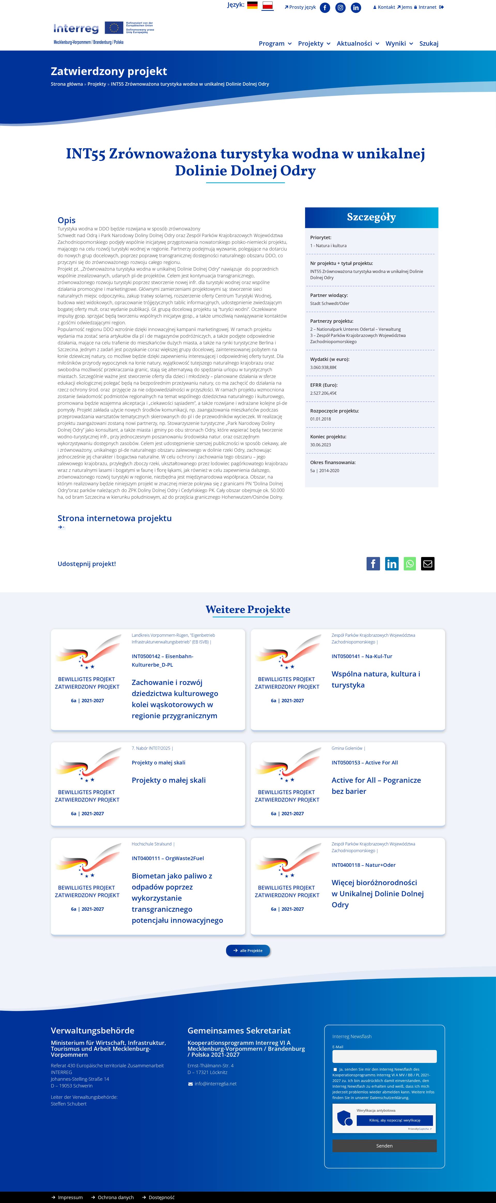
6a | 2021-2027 (87, 700)
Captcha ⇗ (420, 1129)
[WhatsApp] (409, 564)
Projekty (97, 84)
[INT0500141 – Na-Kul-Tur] (287, 661)
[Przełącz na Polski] (267, 5)
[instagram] (340, 8)
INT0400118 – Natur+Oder (364, 864)
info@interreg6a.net (216, 1083)
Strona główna (67, 84)
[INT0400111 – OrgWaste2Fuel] (87, 870)
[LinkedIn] (392, 564)
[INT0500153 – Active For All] (287, 774)
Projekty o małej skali (158, 762)
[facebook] (325, 8)
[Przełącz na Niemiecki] (252, 5)
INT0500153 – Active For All (365, 762)
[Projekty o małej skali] (87, 774)
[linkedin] (356, 8)
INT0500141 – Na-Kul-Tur (362, 656)
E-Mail (337, 1046)
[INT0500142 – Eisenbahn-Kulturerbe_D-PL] (87, 661)
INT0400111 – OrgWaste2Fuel (168, 858)
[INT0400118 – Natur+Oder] (287, 870)
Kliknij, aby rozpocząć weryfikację (394, 1120)
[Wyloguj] (441, 4)
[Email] (428, 564)
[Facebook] (373, 564)
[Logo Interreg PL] (104, 23)
